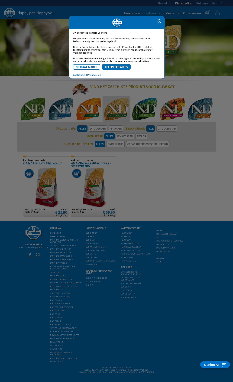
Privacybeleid (94, 74)
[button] (215, 364)
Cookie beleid (80, 74)
